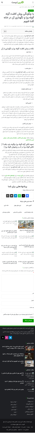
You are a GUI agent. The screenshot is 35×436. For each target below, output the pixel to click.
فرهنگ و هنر (13, 415)
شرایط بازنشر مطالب (16, 427)
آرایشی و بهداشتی (29, 412)
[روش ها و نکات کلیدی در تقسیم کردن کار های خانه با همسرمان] (9, 256)
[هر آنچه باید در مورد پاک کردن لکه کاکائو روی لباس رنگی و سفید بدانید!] (9, 239)
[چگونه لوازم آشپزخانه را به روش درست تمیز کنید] (26, 224)
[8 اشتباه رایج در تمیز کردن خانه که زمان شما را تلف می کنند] (26, 256)
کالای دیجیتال (30, 414)
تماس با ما (23, 427)
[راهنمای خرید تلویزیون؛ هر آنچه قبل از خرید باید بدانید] (29, 363)
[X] (23, 195)
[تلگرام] (15, 195)
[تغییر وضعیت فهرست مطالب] (4, 31)
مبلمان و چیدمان (6, 212)
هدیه (15, 412)
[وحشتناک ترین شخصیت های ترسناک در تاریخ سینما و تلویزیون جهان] (29, 356)
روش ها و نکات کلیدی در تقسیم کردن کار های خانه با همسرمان (9, 262)
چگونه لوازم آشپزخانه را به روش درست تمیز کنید (27, 231)
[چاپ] (7, 195)
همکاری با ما (26, 430)
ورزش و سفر (13, 404)
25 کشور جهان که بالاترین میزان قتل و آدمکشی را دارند (13, 374)
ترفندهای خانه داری (9, 176)
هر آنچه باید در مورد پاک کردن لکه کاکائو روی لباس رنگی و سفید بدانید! (9, 247)
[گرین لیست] (17, 2)
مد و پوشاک (30, 401)
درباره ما (28, 427)
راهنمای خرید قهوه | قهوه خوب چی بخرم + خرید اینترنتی (9, 231)
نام (33, 293)
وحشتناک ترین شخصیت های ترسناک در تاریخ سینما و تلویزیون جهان (13, 355)
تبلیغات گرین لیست (6, 427)
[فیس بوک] (27, 195)
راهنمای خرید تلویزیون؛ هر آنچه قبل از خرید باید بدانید (13, 362)
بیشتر (11, 333)
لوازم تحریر (13, 409)
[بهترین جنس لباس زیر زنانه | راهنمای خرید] (29, 392)
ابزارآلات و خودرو (29, 406)
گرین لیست (20, 176)
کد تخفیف (14, 407)
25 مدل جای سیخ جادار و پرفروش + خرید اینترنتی (14, 382)
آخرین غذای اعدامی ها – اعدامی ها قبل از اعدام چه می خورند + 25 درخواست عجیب (13, 347)
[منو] (33, 3)
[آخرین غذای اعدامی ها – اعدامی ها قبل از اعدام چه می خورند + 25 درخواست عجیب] (29, 349)
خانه (32, 7)
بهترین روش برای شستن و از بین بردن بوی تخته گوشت (26, 246)
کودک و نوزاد (13, 402)
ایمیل (33, 300)
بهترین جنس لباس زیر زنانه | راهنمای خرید (14, 389)
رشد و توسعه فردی (28, 212)
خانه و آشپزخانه (29, 404)
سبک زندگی (27, 7)
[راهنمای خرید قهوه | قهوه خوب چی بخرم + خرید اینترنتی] (9, 224)
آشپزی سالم (28, 205)
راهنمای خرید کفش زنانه (11, 430)
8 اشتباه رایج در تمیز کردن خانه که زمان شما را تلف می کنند (26, 262)
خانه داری (22, 7)
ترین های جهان (17, 205)
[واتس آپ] (19, 195)
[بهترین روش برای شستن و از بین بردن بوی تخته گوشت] (26, 239)
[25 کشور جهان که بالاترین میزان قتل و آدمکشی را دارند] (29, 375)
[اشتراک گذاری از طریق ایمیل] (11, 195)
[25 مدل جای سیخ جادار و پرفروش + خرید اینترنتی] (29, 384)
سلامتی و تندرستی (17, 212)
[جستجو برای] (2, 3)
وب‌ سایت (32, 307)
